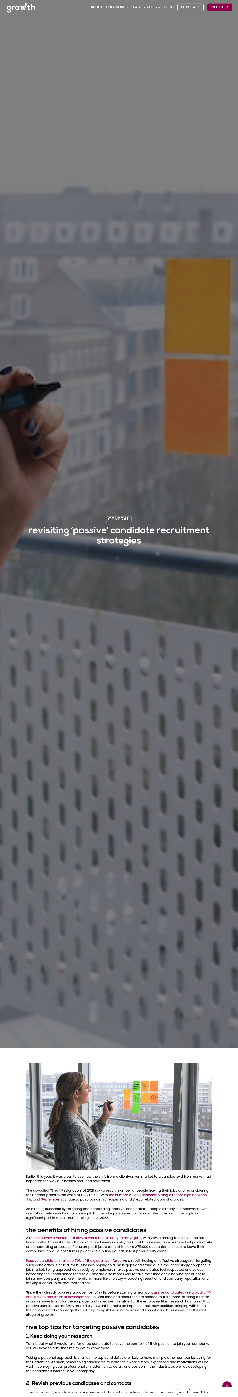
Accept (183, 1392)
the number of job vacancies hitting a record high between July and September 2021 (116, 1197)
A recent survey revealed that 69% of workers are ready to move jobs (83, 1237)
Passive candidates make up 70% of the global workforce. (74, 1260)
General (119, 519)
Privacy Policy (200, 1392)
